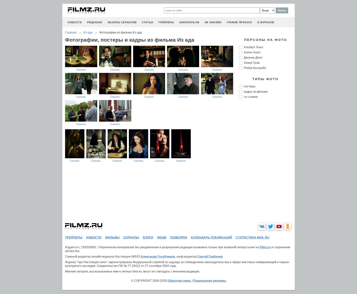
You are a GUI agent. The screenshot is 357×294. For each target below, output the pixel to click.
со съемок (251, 96)
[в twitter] (270, 226)
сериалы (131, 237)
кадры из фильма (256, 91)
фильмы (112, 237)
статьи (147, 22)
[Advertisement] (267, 163)
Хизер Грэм (252, 62)
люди (161, 237)
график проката (239, 22)
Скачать (81, 69)
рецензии (94, 22)
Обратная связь (179, 280)
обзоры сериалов (122, 22)
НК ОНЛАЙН (213, 22)
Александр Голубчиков (158, 256)
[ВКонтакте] (262, 226)
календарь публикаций (211, 237)
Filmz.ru (265, 247)
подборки (178, 237)
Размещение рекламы (209, 280)
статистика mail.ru (252, 237)
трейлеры (166, 22)
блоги (148, 237)
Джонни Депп (253, 57)
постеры (249, 86)
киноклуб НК (189, 22)
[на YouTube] (279, 226)
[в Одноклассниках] (287, 226)
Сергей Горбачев (210, 256)
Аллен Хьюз (252, 52)
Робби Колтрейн (255, 68)
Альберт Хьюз (253, 47)
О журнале (265, 22)
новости (75, 22)
